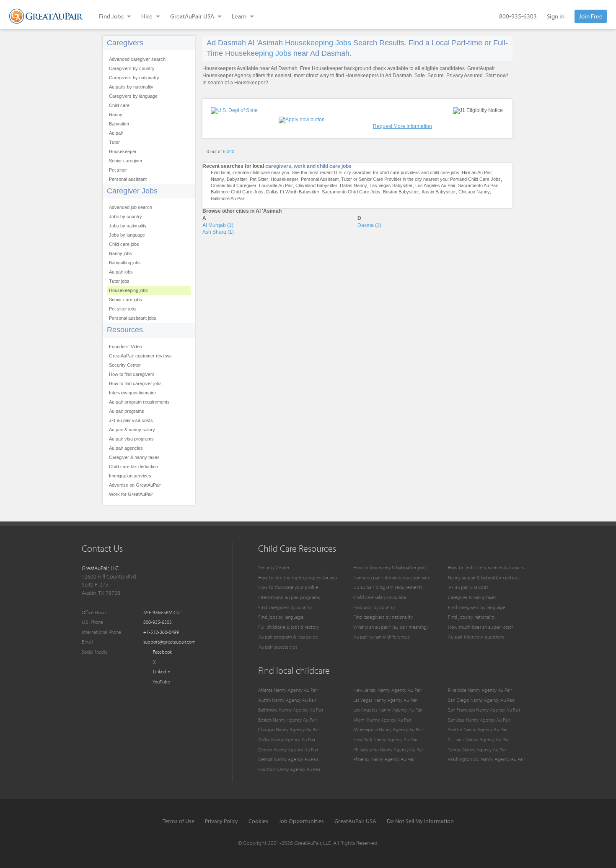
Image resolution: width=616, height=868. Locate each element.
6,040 (228, 151)
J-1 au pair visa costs (131, 420)
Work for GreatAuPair (131, 494)
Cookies (258, 821)
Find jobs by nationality (471, 617)
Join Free (591, 16)
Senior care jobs (125, 299)
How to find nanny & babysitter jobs (389, 567)
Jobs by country (125, 216)
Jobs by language (127, 234)
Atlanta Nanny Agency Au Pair (288, 690)
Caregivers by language (133, 96)
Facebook (162, 652)
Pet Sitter (259, 179)
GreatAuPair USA (355, 821)
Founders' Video (125, 346)
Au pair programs (126, 411)
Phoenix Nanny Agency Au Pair (384, 759)
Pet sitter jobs (123, 308)
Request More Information (402, 126)
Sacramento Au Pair (478, 185)
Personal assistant (128, 179)
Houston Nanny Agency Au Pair (289, 769)
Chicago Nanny (474, 191)
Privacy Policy (221, 821)
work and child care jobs (323, 166)
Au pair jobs (121, 271)
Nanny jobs (120, 253)
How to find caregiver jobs (135, 383)
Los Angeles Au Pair (435, 185)
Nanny (115, 114)
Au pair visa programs (131, 438)
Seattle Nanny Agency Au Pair (478, 729)
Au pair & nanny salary (132, 429)
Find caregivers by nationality (383, 617)
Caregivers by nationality (134, 77)
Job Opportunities (301, 821)
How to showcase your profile (288, 587)
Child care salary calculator (379, 597)
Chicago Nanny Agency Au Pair (289, 729)
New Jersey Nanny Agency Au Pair (387, 690)
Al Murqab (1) (217, 225)
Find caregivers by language (476, 607)
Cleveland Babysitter (316, 185)
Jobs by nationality (128, 225)
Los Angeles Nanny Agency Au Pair (388, 709)
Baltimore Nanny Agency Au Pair (291, 709)
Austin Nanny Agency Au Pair (287, 700)
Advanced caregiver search (137, 59)
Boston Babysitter (401, 191)
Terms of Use (178, 821)
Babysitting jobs (125, 262)
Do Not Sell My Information (420, 821)
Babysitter (119, 123)
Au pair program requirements (139, 401)
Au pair (116, 133)
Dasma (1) (369, 225)
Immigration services (130, 475)
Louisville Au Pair (276, 185)
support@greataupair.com (169, 642)
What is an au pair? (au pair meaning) (390, 627)
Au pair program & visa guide (288, 636)
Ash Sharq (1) (218, 232)
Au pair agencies (126, 448)
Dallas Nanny (353, 185)
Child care (119, 105)
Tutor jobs (119, 281)
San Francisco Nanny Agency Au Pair (484, 709)
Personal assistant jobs (132, 318)
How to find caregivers (132, 374)
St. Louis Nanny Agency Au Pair (479, 739)
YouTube (161, 681)
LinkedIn (161, 671)
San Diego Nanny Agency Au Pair (481, 700)
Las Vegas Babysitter (391, 185)
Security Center (125, 365)
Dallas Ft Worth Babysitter (292, 191)
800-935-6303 (518, 16)
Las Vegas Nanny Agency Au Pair (385, 700)
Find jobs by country (374, 607)
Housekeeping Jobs (318, 43)
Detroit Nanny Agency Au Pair (288, 759)
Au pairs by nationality (131, 86)
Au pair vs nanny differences (381, 636)
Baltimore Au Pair (228, 198)
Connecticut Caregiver (233, 185)
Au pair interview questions (476, 636)
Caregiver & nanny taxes (134, 457)
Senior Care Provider (380, 179)
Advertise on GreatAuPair (135, 484)
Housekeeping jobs (128, 290)
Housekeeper (123, 151)
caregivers (278, 166)
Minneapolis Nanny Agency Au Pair (388, 729)
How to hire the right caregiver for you (297, 577)
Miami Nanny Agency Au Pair (382, 720)
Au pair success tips (277, 647)
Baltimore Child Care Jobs (237, 191)
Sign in (555, 16)
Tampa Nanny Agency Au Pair (477, 749)
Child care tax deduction (133, 466)
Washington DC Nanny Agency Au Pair (486, 759)
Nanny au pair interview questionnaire (391, 577)
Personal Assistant (320, 179)
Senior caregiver (125, 160)
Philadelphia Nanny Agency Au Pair (388, 749)
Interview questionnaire (132, 392)
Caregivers (125, 43)
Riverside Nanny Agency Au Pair (480, 690)
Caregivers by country (132, 68)
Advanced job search (130, 207)
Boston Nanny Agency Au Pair (287, 720)
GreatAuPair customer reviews (140, 355)
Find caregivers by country (285, 607)
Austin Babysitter (439, 191)
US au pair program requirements (387, 587)
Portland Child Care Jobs (475, 179)
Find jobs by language (280, 617)
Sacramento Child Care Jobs (351, 191)
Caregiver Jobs (132, 191)
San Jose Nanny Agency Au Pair (479, 720)
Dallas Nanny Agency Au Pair (287, 739)
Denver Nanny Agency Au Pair (288, 749)
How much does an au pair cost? (480, 627)
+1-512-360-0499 (161, 632)
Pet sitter (118, 169)
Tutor (114, 142)
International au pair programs (289, 597)
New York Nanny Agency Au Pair (385, 739)
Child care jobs (124, 244)
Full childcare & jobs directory (288, 627)
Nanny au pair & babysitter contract (483, 577)
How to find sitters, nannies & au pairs (486, 567)
